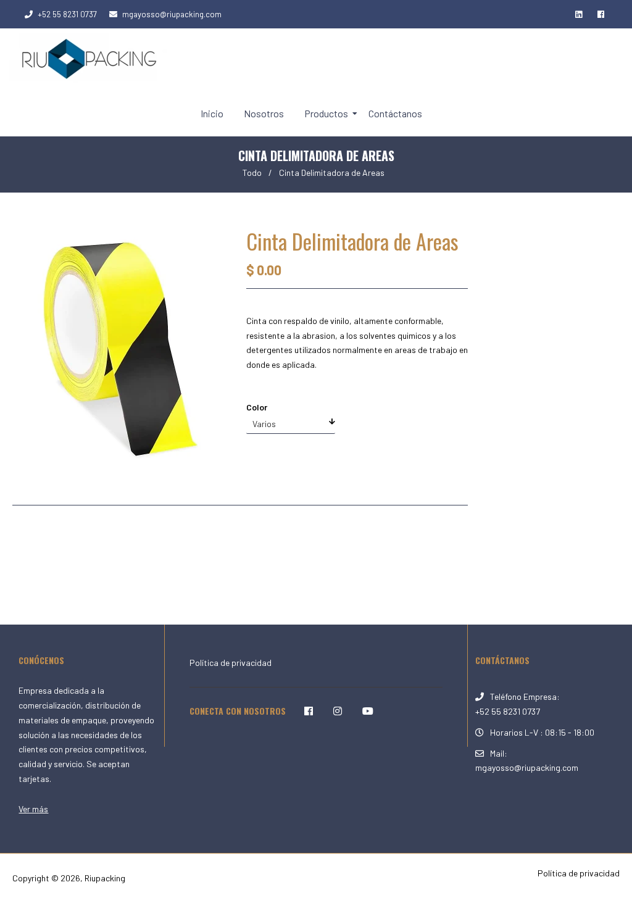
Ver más (33, 809)
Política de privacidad (230, 662)
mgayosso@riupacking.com (172, 14)
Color (256, 407)
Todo (252, 172)
